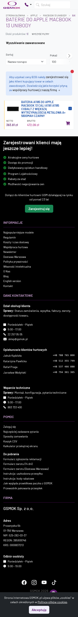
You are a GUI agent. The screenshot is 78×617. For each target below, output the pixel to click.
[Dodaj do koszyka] (68, 123)
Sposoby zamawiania (15, 436)
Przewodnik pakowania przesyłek (22, 488)
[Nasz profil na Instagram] (34, 582)
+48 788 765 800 (64, 355)
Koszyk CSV (10, 441)
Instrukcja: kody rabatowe (18, 478)
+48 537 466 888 (64, 366)
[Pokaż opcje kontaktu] (28, 5)
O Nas (6, 271)
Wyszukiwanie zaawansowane (25, 43)
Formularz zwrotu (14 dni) (17, 464)
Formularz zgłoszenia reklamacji (22, 459)
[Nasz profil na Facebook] (24, 582)
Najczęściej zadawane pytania (21, 431)
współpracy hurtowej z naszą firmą (34, 90)
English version (12, 281)
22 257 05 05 (15, 334)
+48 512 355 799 (64, 361)
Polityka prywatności (15, 261)
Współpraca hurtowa (15, 247)
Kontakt (8, 285)
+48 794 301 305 (64, 372)
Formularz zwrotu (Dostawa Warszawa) (25, 468)
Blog (6, 276)
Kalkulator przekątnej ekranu (20, 446)
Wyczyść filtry (40, 34)
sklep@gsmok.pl (18, 339)
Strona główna (15, 15)
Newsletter (9, 252)
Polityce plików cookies (52, 602)
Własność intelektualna (17, 266)
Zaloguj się (9, 426)
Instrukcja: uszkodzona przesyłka (23, 473)
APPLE (34, 15)
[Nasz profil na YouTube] (44, 582)
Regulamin (9, 237)
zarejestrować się (57, 77)
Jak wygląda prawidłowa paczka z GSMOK (27, 483)
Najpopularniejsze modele (18, 232)
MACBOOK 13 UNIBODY (55, 15)
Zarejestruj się (39, 209)
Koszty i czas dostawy (16, 242)
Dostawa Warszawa (14, 256)
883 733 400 (15, 407)
